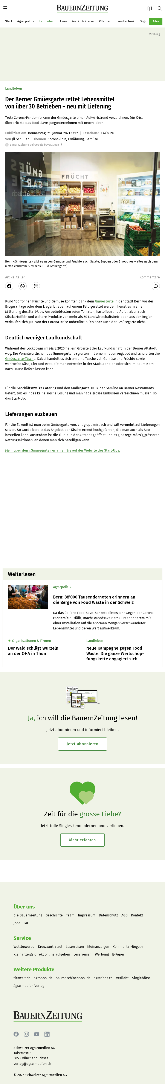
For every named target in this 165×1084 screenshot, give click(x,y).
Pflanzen (105, 21)
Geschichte (54, 915)
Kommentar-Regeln (128, 947)
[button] (5, 8)
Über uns (24, 906)
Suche (161, 8)
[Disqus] (82, 510)
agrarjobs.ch (103, 978)
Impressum (86, 915)
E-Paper (151, 8)
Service (22, 938)
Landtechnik (125, 21)
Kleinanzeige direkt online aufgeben (42, 954)
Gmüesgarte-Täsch (19, 359)
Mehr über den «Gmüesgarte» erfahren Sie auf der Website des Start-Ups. (62, 450)
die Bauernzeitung (28, 915)
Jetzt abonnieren (82, 744)
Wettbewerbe (24, 947)
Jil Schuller (20, 139)
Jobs (17, 923)
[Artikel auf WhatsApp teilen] (22, 286)
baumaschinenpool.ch (73, 978)
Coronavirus (57, 139)
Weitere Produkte (34, 969)
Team (70, 915)
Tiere (63, 21)
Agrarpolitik (25, 21)
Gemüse (92, 139)
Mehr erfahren (82, 840)
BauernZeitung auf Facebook (16, 1034)
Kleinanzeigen (98, 947)
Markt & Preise (83, 21)
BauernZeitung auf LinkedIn (47, 1034)
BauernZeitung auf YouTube (36, 1034)
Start (8, 21)
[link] (105, 599)
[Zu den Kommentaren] (156, 286)
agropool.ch (43, 978)
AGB (124, 915)
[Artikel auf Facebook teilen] (9, 286)
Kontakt (137, 915)
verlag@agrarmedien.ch (32, 1064)
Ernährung (76, 139)
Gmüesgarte (104, 301)
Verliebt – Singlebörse (133, 978)
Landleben (47, 21)
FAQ (26, 923)
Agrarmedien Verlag (29, 986)
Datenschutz (108, 915)
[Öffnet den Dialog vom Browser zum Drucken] (36, 286)
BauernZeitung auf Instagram (26, 1034)
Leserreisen (75, 947)
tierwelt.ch (22, 978)
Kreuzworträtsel (50, 947)
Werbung (102, 954)
